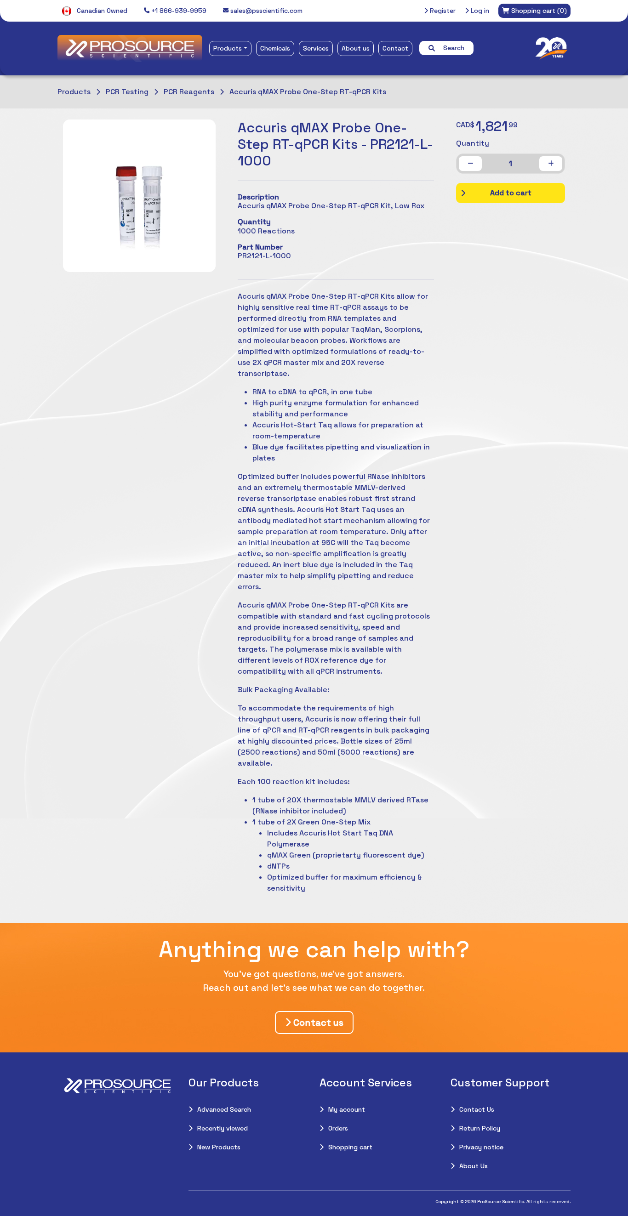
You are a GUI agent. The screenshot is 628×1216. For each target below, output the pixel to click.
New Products (218, 1147)
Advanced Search (224, 1109)
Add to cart (510, 193)
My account (346, 1109)
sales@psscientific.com (265, 10)
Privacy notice (481, 1147)
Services (316, 48)
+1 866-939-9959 (177, 10)
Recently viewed (222, 1128)
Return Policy (479, 1128)
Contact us (317, 1022)
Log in (479, 10)
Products (227, 48)
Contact (395, 48)
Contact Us (476, 1109)
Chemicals (275, 48)
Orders (338, 1128)
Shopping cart (350, 1147)
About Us (473, 1166)
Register (442, 10)
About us (356, 48)
